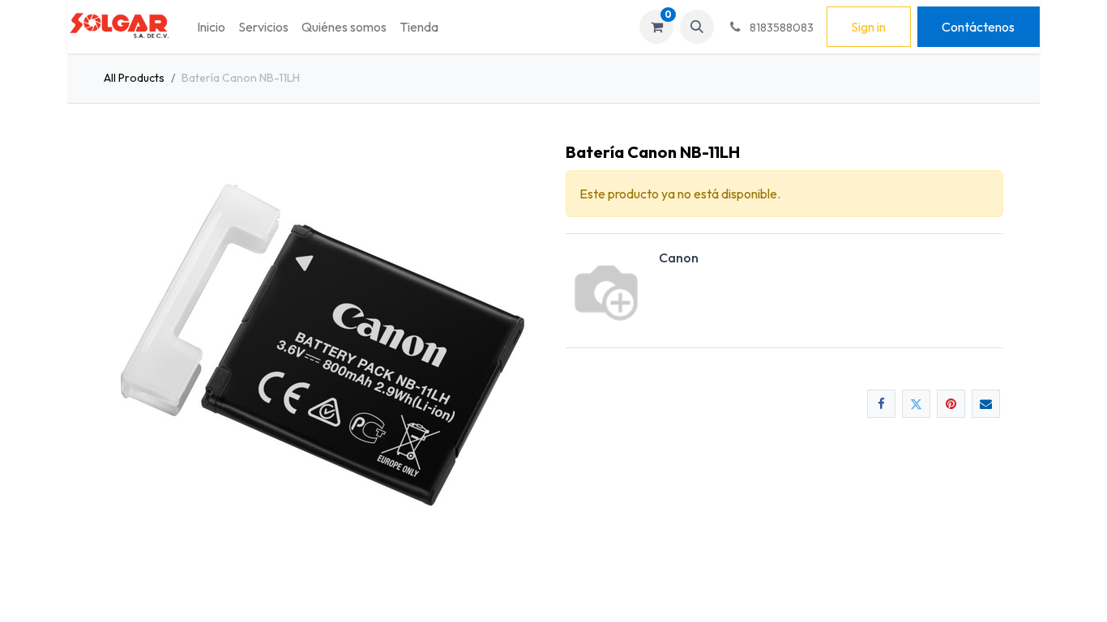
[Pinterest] (951, 404)
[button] (697, 27)
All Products (134, 77)
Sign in (868, 27)
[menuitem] (211, 27)
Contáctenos (978, 27)
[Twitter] (916, 404)
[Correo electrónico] (986, 404)
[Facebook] (881, 404)
